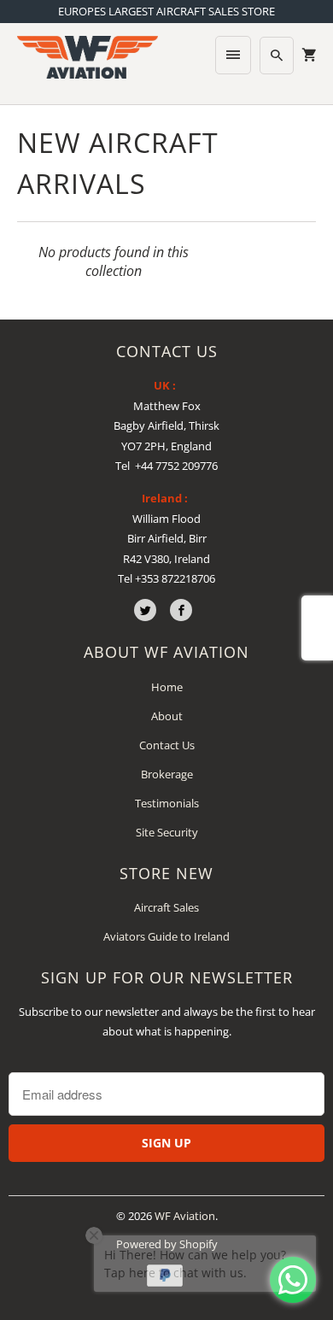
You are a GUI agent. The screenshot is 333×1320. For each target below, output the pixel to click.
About (167, 716)
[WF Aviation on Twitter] (145, 610)
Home (167, 687)
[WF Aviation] (87, 57)
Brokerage (167, 774)
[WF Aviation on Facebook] (181, 610)
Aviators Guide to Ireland (166, 936)
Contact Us (167, 745)
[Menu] (233, 55)
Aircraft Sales (166, 907)
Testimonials (167, 803)
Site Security (167, 832)
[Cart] (309, 55)
